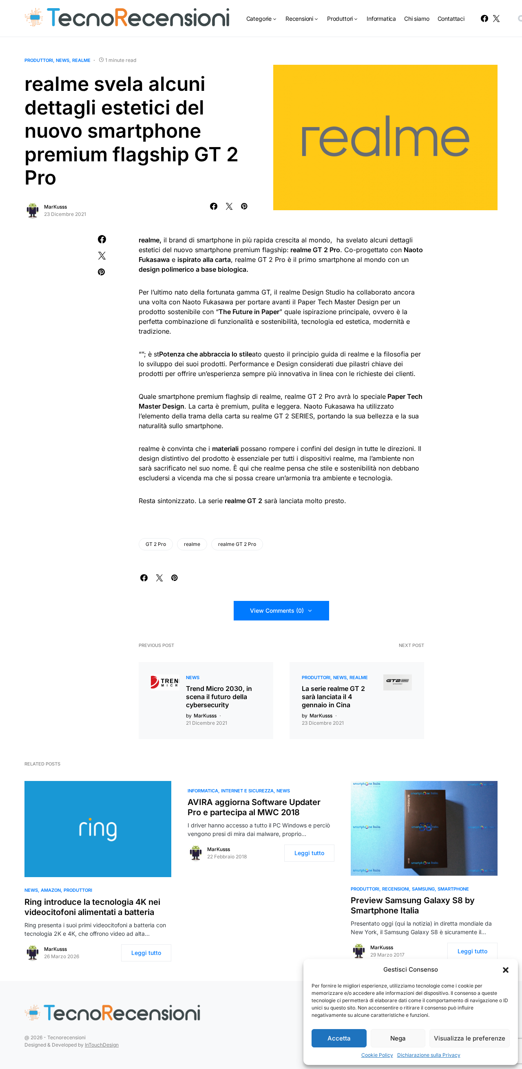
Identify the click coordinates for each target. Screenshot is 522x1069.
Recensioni (395, 889)
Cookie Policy (377, 1055)
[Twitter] (496, 18)
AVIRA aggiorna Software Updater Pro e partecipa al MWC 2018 (254, 807)
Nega (398, 1038)
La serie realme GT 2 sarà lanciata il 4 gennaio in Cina (333, 696)
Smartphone (453, 889)
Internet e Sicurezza (247, 791)
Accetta (339, 1038)
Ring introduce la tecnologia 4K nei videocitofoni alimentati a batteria (92, 907)
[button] (506, 970)
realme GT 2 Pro (237, 544)
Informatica (203, 791)
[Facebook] (484, 18)
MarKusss (55, 207)
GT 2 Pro (156, 544)
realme (81, 60)
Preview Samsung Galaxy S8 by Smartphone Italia (413, 905)
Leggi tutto (146, 952)
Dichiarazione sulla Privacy (428, 1055)
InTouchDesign (102, 1045)
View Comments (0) (277, 610)
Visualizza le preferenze (469, 1038)
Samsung (423, 889)
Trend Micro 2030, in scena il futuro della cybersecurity (219, 696)
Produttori (38, 60)
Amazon (51, 890)
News (62, 60)
